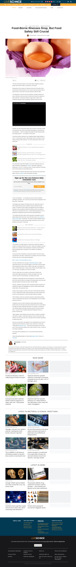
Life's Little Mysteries (28, 522)
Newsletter (43, 80)
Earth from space (27, 524)
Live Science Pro (60, 7)
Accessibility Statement (14, 551)
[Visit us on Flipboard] (49, 1)
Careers (10, 556)
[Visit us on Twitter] (44, 1)
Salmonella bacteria (34, 262)
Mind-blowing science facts (57, 529)
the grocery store (22, 325)
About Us (41, 551)
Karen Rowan (33, 35)
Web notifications (59, 554)
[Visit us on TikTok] (51, 1)
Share (15, 80)
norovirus (21, 173)
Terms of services (27, 189)
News (48, 35)
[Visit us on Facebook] (42, 1)
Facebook (14, 337)
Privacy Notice (16, 190)
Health (21, 4)
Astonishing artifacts (28, 527)
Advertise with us (44, 554)
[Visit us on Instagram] (46, 1)
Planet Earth (31, 4)
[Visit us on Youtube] (47, 1)
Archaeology (15, 4)
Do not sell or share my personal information (60, 558)
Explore (48, 4)
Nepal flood (21, 7)
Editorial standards (29, 556)
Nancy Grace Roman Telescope (41, 7)
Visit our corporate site (59, 541)
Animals (9, 4)
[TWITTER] (15, 344)
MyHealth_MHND (34, 336)
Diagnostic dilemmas (28, 526)
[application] (29, 114)
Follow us (37, 80)
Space (37, 4)
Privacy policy (12, 554)
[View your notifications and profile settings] (68, 2)
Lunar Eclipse (29, 7)
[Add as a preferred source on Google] (38, 545)
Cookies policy (28, 554)
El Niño (52, 7)
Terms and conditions (61, 551)
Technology (42, 4)
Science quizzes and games (57, 522)
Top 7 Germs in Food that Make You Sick (22, 260)
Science (25, 4)
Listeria (29, 165)
